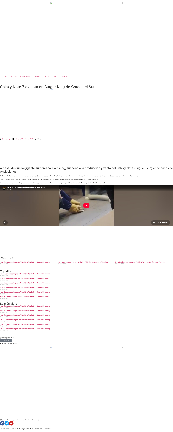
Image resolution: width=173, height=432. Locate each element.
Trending (64, 76)
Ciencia (46, 76)
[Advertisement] (86, 153)
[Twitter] (7, 423)
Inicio (5, 76)
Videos (55, 76)
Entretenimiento (25, 76)
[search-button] (0, 79)
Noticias (14, 76)
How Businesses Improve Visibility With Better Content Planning (25, 262)
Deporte (37, 76)
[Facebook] (2, 423)
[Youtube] (11, 423)
